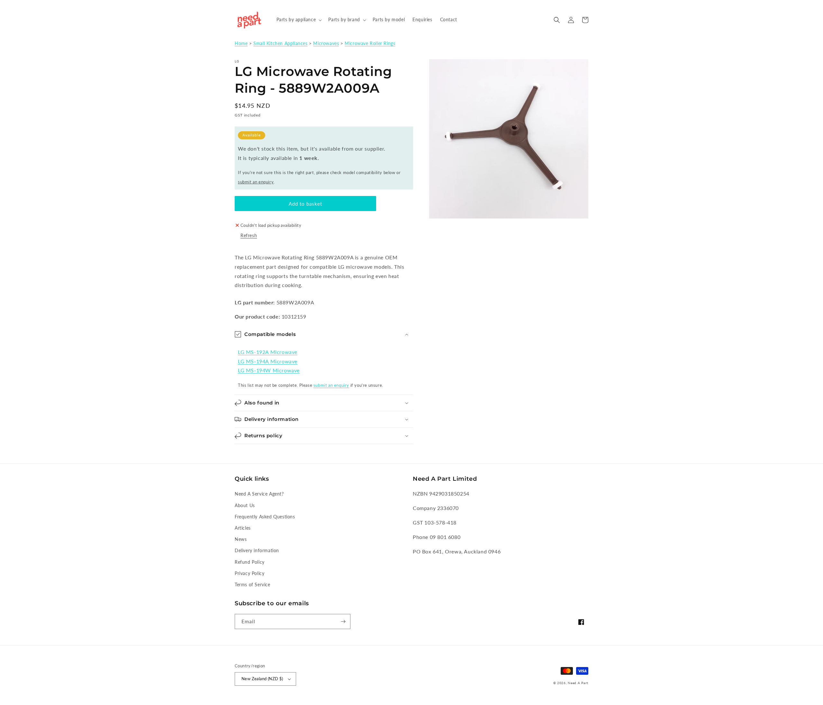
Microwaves (326, 43)
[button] (299, 19)
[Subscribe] (343, 621)
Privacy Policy (249, 573)
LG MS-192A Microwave (267, 352)
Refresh (248, 235)
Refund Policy (250, 562)
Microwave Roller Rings (370, 43)
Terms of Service (252, 584)
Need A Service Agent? (259, 493)
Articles (243, 528)
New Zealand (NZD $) (262, 678)
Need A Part (578, 683)
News (241, 539)
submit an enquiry (256, 181)
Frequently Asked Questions (265, 516)
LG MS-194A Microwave (267, 361)
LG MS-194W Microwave (269, 370)
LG (237, 61)
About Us (245, 505)
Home (241, 43)
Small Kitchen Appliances (280, 43)
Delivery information (257, 550)
